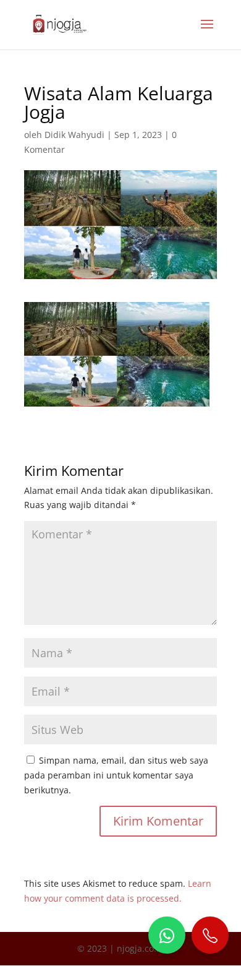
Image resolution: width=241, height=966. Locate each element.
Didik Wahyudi (74, 134)
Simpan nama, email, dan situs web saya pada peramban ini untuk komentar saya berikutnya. (116, 775)
